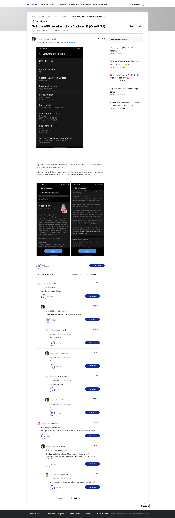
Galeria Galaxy (62, 4)
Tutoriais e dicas (86, 4)
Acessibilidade (35, 514)
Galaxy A (72, 42)
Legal (88, 514)
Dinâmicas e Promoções (100, 4)
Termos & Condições (56, 514)
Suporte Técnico (73, 4)
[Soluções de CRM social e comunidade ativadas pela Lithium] (145, 505)
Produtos (52, 4)
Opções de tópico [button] (136, 26)
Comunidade (44, 4)
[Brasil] (32, 4)
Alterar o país (102, 514)
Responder (93, 296)
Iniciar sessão (136, 4)
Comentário (97, 265)
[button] (101, 38)
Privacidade (75, 514)
